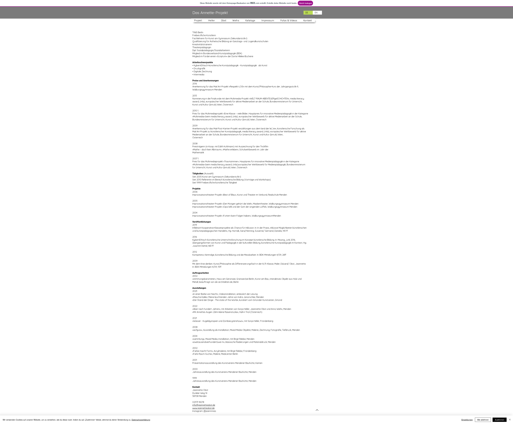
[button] (211, 20)
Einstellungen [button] (467, 419)
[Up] (317, 410)
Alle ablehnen (483, 419)
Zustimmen (499, 419)
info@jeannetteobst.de (203, 405)
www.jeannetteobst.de (203, 408)
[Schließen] (509, 420)
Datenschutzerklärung (141, 419)
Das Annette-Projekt (210, 12)
